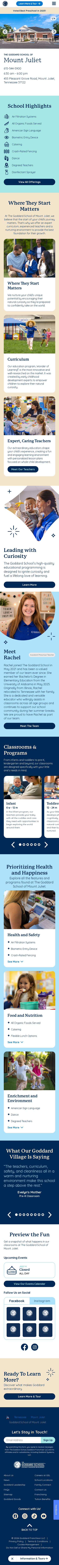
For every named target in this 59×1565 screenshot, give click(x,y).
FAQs (6, 1489)
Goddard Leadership (14, 1484)
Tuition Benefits (42, 1499)
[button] (29, 1270)
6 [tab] (39, 844)
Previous (5, 31)
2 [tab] (24, 844)
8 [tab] (43, 1214)
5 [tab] (35, 844)
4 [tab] (31, 844)
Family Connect (43, 1484)
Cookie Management (28, 1544)
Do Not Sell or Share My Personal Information (29, 1547)
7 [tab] (39, 1214)
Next (53, 31)
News (6, 1480)
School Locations (44, 1480)
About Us (8, 1475)
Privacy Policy (16, 1541)
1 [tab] (20, 844)
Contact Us (40, 1489)
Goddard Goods (12, 1499)
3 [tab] (27, 844)
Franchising (41, 1494)
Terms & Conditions (38, 1541)
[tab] (17, 1300)
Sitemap (8, 1494)
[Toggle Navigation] (53, 3)
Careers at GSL (42, 1475)
